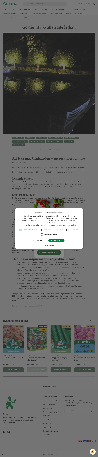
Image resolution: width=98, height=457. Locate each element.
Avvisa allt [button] (40, 240)
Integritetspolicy (69, 225)
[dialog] (49, 228)
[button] (49, 245)
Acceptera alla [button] (56, 240)
